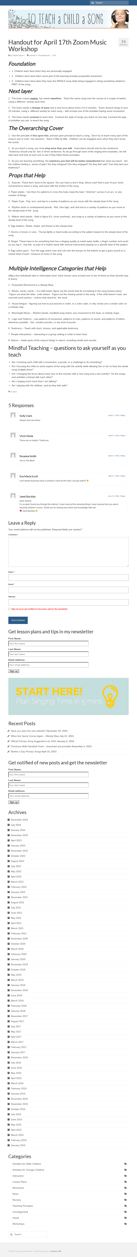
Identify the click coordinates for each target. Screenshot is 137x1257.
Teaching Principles (23, 1205)
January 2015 (18, 1145)
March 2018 (17, 1000)
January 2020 (18, 959)
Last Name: (14, 649)
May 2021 (16, 918)
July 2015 (16, 1114)
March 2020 (17, 949)
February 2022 (19, 887)
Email (11, 584)
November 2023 (19, 835)
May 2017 (16, 1031)
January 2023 (18, 845)
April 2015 (16, 1129)
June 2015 (16, 1119)
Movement (18, 1187)
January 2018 (18, 1011)
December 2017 (19, 1016)
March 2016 (17, 1083)
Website (11, 597)
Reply (123, 415)
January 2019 (18, 985)
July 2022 (16, 866)
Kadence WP (56, 1251)
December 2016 (19, 1057)
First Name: (14, 638)
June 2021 (16, 912)
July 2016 (16, 1062)
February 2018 (19, 1005)
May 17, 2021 (114, 476)
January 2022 (18, 892)
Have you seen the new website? (28, 731)
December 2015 (19, 1098)
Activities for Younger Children (28, 1169)
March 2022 (17, 881)
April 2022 (16, 876)
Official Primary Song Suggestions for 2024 (33, 741)
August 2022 (17, 861)
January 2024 (18, 830)
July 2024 (16, 825)
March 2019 (17, 980)
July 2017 (16, 1026)
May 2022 (16, 871)
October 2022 (18, 856)
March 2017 (17, 1042)
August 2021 (17, 902)
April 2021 (16, 923)
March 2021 (17, 928)
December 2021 (19, 897)
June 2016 (16, 1067)
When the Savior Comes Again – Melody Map (35, 736)
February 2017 (19, 1047)
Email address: (16, 660)
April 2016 (16, 1078)
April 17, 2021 (113, 415)
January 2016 (18, 1093)
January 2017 (18, 1052)
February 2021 (19, 933)
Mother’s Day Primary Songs (26, 751)
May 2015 (16, 1124)
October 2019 (18, 969)
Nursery (17, 1199)
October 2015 (18, 1109)
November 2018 (19, 990)
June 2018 (16, 995)
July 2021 (16, 907)
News (15, 1193)
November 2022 (19, 850)
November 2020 (19, 938)
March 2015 (17, 1135)
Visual (16, 1217)
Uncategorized (44, 55)
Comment (13, 535)
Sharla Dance (18, 55)
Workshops (18, 1223)
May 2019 (16, 974)
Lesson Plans (20, 1181)
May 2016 (16, 1073)
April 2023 (16, 840)
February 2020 (19, 954)
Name (11, 572)
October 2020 (18, 943)
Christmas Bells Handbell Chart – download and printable (41, 746)
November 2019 (19, 964)
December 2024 (19, 819)
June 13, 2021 (113, 496)
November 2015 (19, 1104)
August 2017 (17, 1021)
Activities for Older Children (27, 1163)
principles (13, 392)
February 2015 (19, 1140)
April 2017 (16, 1036)
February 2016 (19, 1088)
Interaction (18, 1175)
